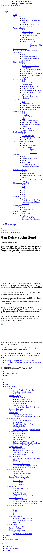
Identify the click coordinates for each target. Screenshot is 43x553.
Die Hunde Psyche (15, 469)
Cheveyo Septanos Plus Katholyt (24, 401)
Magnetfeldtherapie (19, 403)
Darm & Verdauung (15, 456)
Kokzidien (21, 484)
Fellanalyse (13, 388)
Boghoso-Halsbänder (16, 409)
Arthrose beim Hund (20, 500)
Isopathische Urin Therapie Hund (29, 407)
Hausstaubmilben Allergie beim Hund (25, 445)
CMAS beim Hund (19, 433)
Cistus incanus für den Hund (22, 518)
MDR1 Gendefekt (19, 532)
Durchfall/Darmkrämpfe (21, 462)
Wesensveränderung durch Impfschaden (26, 416)
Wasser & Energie (15, 396)
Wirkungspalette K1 (20, 494)
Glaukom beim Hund (20, 454)
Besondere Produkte (16, 517)
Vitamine (16, 490)
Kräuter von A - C (19, 526)
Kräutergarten (13, 524)
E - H (15, 509)
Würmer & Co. (18, 481)
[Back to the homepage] (11, 5)
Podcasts (8, 536)
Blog (6, 537)
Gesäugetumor (18, 422)
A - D (15, 507)
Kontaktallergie (18, 435)
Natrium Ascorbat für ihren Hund (24, 496)
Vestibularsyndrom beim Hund (23, 452)
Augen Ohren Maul (15, 447)
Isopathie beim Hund (20, 405)
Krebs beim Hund (15, 418)
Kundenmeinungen (11, 539)
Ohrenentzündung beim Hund (23, 450)
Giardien (20, 483)
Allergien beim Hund (16, 432)
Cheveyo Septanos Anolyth (22, 399)
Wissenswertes (10, 386)
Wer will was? (18, 475)
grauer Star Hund (19, 449)
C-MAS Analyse (18, 394)
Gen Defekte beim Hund (17, 530)
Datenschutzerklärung (11, 373)
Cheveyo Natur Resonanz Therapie (20, 411)
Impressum (8, 371)
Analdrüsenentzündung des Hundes (25, 466)
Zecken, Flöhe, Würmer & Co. (19, 477)
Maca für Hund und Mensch (22, 520)
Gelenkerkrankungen (16, 498)
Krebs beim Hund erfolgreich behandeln (26, 430)
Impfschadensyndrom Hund (22, 415)
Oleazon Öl (17, 522)
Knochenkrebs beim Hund (22, 420)
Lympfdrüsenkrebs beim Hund (23, 424)
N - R (15, 513)
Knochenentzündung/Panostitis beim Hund (27, 501)
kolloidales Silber (19, 397)
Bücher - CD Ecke (15, 528)
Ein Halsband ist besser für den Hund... (26, 503)
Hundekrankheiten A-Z (17, 505)
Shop (6, 384)
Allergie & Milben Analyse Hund (24, 390)
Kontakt (7, 375)
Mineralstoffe (17, 492)
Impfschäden (13, 413)
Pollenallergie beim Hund (21, 437)
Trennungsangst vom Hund (22, 473)
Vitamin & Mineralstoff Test (22, 392)
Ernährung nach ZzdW (20, 488)
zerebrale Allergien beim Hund (23, 441)
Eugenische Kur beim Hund (22, 534)
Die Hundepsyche (19, 471)
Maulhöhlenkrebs (19, 426)
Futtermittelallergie (19, 439)
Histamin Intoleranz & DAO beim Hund (26, 443)
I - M (15, 511)
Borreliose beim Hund (20, 479)
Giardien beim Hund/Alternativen (24, 467)
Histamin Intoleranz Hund (21, 464)
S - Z (15, 515)
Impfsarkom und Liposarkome (23, 428)
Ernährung (12, 486)
